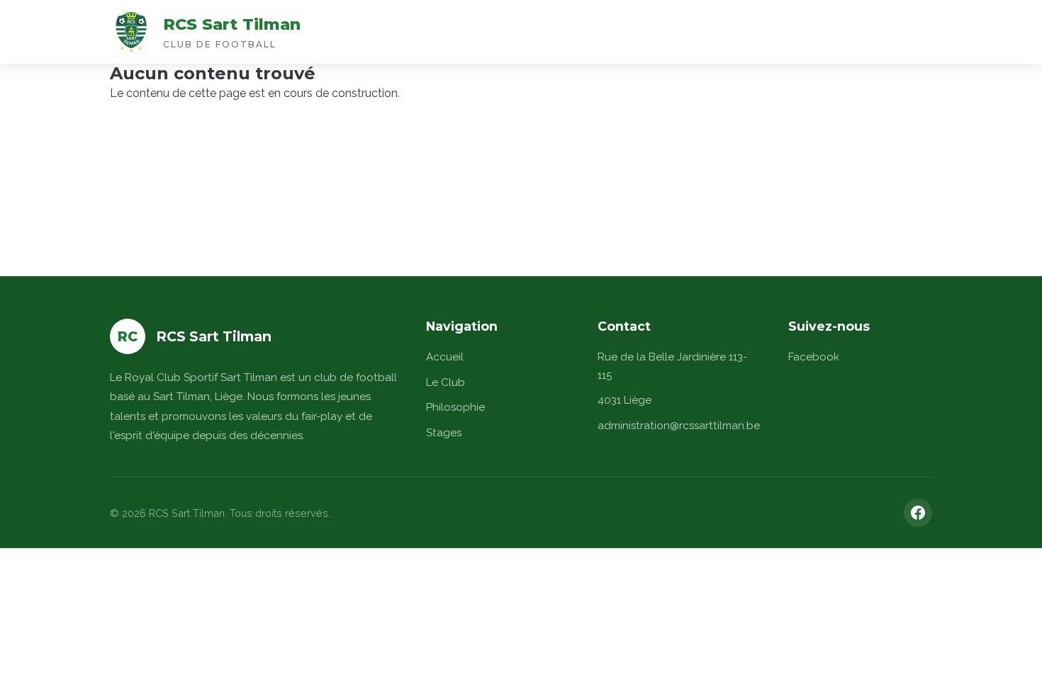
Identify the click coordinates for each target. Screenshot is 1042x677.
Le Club (445, 382)
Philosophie (455, 407)
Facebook (813, 357)
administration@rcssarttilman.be (679, 425)
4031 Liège (624, 400)
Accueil (445, 357)
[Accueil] (131, 32)
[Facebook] (918, 513)
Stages (443, 432)
